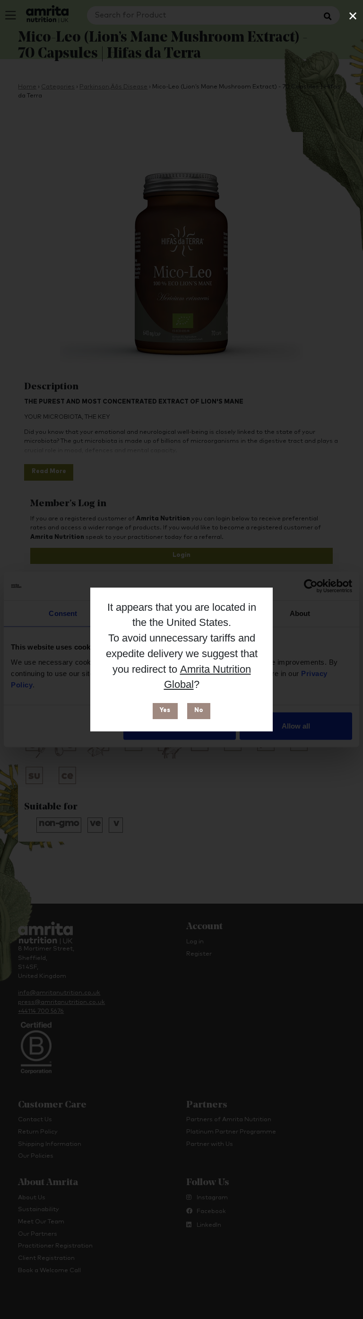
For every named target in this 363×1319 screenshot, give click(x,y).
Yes (165, 710)
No (198, 710)
